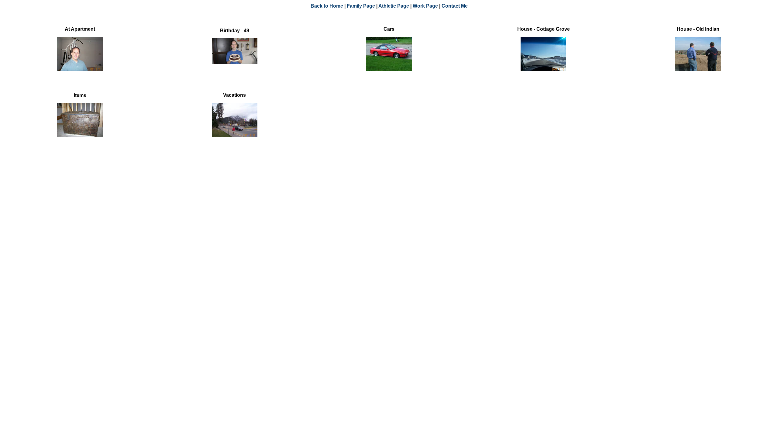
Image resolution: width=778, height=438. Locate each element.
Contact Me (455, 6)
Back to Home (327, 6)
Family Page (361, 6)
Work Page (425, 6)
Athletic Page (393, 6)
